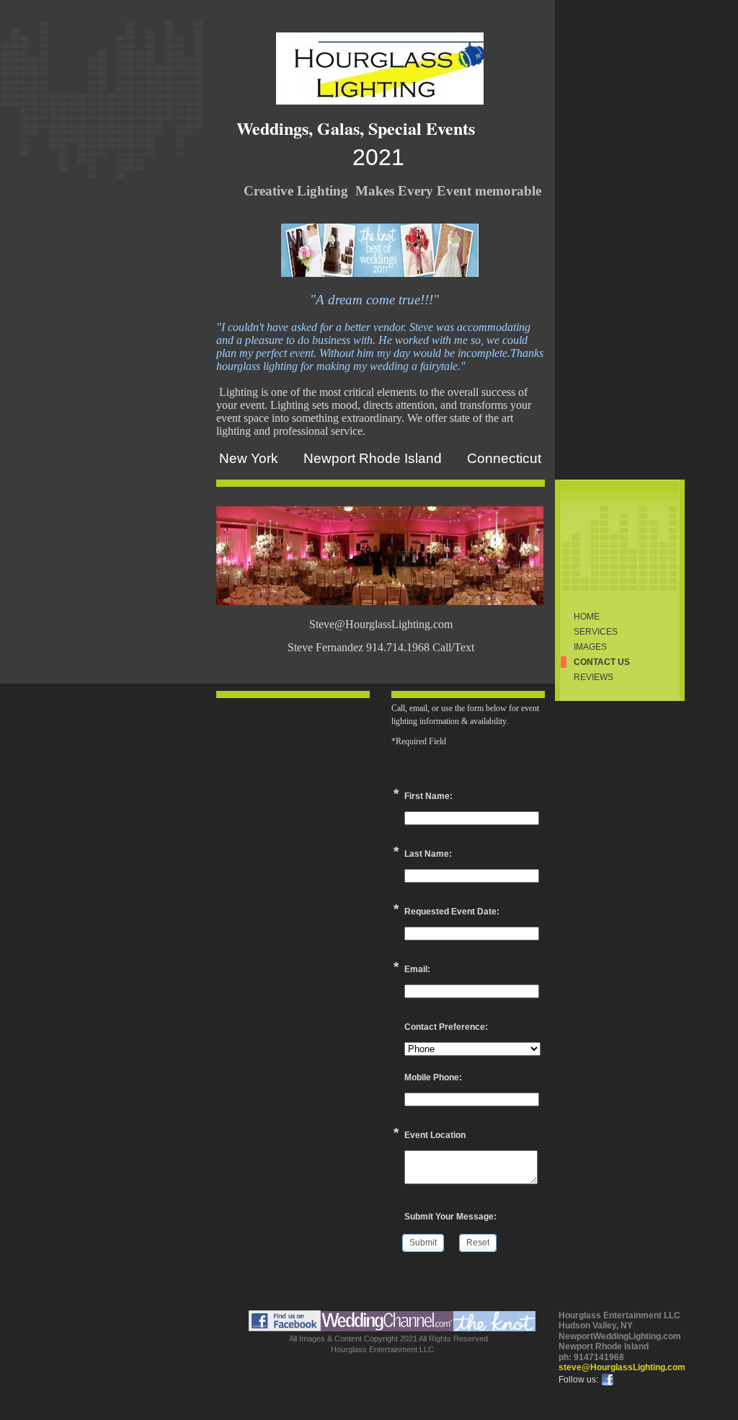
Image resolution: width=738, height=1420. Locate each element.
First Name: (428, 796)
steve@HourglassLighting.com (622, 1367)
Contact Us (602, 662)
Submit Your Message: (450, 1217)
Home (587, 617)
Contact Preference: (446, 1027)
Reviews (593, 677)
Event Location (435, 1135)
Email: (417, 969)
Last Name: (428, 854)
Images (590, 647)
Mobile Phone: (433, 1077)
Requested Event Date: (451, 912)
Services (596, 632)
